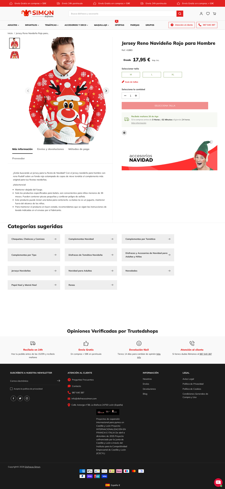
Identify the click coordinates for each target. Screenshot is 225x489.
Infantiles (31, 25)
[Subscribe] (58, 381)
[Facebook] (13, 398)
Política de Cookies (192, 389)
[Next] (106, 90)
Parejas (134, 25)
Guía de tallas (131, 82)
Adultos (13, 25)
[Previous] (28, 90)
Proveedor (18, 158)
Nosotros (147, 379)
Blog (145, 393)
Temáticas (51, 25)
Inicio (10, 33)
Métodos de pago (78, 149)
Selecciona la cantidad (133, 89)
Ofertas (119, 23)
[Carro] (214, 13)
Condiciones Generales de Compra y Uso (195, 395)
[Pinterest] (124, 132)
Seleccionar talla (130, 68)
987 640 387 (206, 354)
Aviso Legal (188, 379)
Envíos (146, 383)
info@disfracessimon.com (84, 398)
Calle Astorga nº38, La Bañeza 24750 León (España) (97, 404)
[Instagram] (27, 398)
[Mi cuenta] (201, 13)
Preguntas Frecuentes (83, 379)
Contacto (76, 386)
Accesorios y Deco (76, 25)
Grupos (150, 25)
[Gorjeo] (20, 398)
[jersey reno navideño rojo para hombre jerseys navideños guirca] (67, 90)
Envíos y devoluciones (50, 149)
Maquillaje (101, 25)
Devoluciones (149, 389)
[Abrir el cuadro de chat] (218, 482)
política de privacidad (33, 389)
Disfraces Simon (32, 467)
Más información (22, 149)
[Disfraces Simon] (37, 13)
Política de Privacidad (193, 383)
